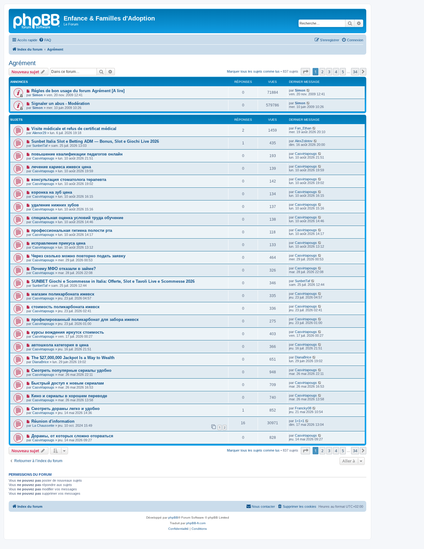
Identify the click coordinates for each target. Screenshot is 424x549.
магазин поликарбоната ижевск (62, 294)
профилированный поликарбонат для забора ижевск (85, 319)
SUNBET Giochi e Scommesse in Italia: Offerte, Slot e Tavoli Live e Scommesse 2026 (113, 281)
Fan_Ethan (303, 128)
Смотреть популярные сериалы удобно (71, 370)
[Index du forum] (37, 20)
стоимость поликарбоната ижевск (65, 306)
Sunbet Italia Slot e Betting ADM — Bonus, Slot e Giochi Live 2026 (95, 141)
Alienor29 (39, 133)
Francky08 (303, 408)
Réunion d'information (52, 421)
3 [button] (329, 71)
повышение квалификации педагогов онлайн (77, 154)
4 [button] (336, 71)
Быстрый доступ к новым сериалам (67, 383)
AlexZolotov (304, 141)
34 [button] (355, 71)
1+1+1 (299, 421)
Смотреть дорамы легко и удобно (65, 408)
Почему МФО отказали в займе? (63, 268)
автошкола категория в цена (59, 345)
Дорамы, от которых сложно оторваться (72, 436)
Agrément (22, 63)
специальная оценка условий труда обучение (77, 217)
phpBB (173, 517)
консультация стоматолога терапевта (68, 179)
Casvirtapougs (43, 158)
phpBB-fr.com (195, 523)
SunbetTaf (39, 145)
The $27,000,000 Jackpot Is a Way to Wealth (73, 357)
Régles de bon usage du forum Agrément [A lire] (77, 90)
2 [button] (322, 71)
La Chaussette (43, 425)
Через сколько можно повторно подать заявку (78, 256)
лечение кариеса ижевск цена (61, 166)
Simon (37, 95)
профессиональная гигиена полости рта (71, 230)
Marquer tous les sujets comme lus (253, 71)
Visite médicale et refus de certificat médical (73, 128)
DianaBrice (40, 362)
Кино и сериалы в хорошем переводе (69, 396)
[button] (305, 71)
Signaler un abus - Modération (60, 103)
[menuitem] (45, 40)
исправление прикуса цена (58, 243)
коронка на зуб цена (51, 192)
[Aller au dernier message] (308, 90)
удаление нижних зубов (55, 205)
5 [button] (343, 71)
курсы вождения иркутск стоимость (67, 332)
